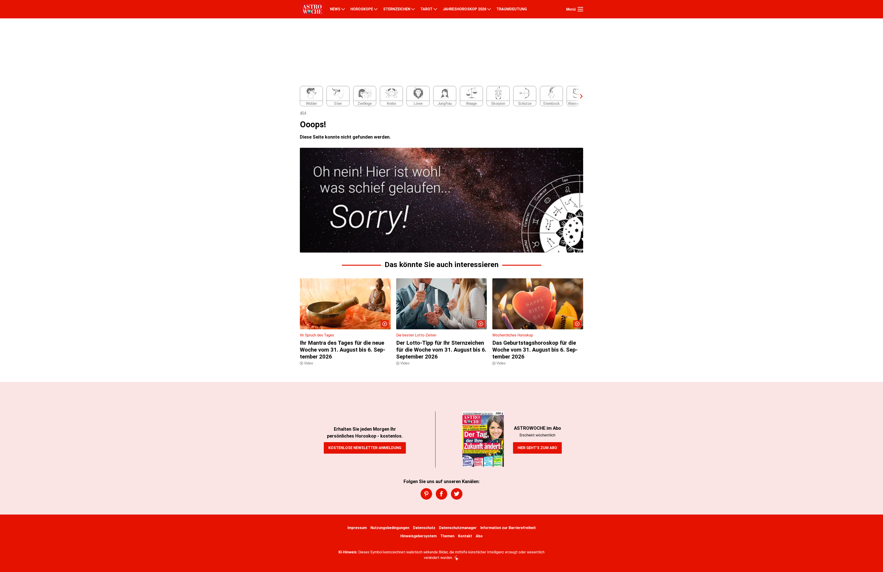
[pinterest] (426, 494)
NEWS (335, 9)
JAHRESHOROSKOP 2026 (464, 9)
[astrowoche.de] (312, 9)
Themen (447, 536)
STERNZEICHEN (396, 9)
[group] (438, 96)
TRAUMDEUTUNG (511, 9)
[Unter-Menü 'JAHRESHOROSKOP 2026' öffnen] (489, 9)
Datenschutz (424, 528)
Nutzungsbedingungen (389, 528)
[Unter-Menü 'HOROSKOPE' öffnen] (376, 9)
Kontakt (465, 536)
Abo (479, 536)
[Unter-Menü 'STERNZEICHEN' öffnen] (413, 9)
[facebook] (441, 494)
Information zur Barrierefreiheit (508, 528)
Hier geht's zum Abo (537, 448)
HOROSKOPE (361, 9)
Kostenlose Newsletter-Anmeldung (364, 448)
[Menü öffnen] (580, 9)
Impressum (357, 528)
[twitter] (456, 494)
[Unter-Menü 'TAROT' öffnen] (435, 9)
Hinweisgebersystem (418, 536)
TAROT (426, 9)
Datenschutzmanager (458, 528)
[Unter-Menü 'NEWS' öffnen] (343, 9)
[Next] (579, 96)
